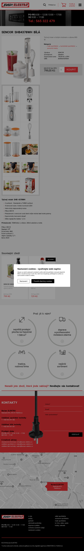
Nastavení (23, 281)
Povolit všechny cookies (43, 281)
